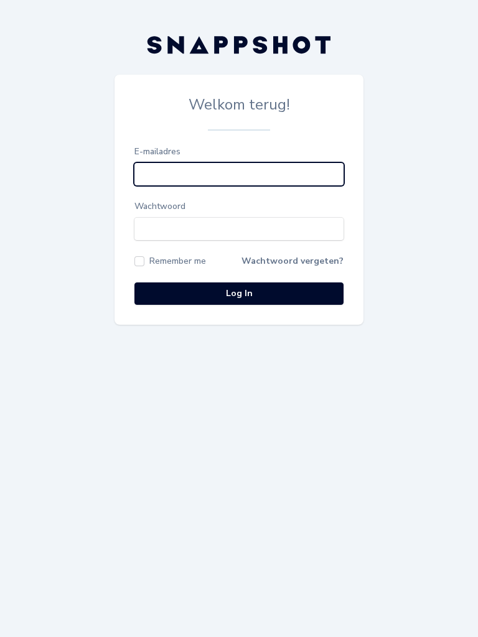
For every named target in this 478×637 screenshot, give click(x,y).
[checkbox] (170, 261)
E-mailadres (157, 151)
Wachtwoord (159, 206)
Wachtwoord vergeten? (292, 261)
